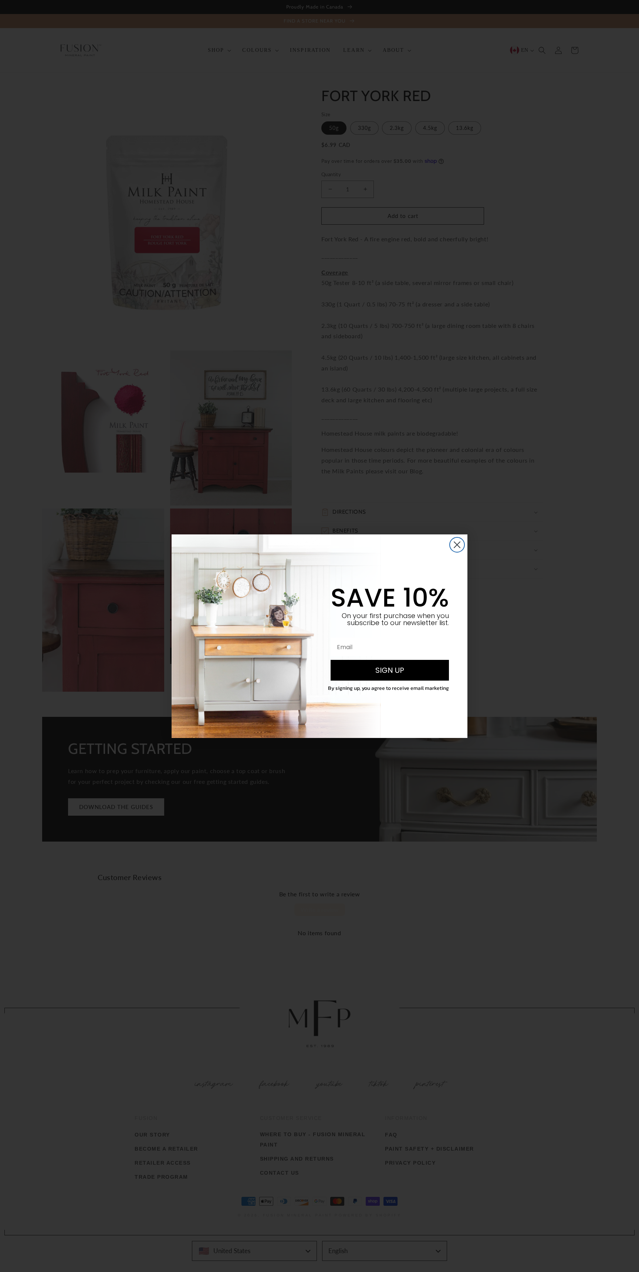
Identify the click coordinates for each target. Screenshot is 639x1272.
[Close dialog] (457, 544)
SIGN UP (389, 670)
